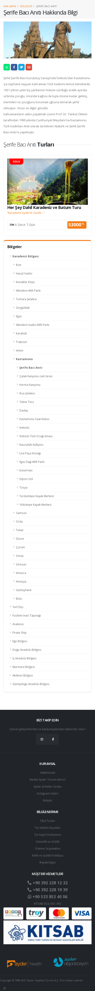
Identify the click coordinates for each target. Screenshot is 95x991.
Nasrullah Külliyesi (31, 444)
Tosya (23, 487)
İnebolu (24, 427)
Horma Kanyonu (29, 384)
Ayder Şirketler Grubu (48, 786)
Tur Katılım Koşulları (47, 827)
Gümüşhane (24, 590)
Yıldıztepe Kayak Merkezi (35, 504)
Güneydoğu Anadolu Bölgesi (30, 684)
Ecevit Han (26, 470)
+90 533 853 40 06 (49, 896)
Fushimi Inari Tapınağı (26, 615)
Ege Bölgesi (19, 641)
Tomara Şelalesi (26, 299)
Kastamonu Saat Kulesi (34, 419)
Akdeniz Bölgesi (22, 675)
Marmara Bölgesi (23, 667)
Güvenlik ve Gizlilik (47, 841)
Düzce (20, 538)
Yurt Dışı (17, 607)
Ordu (19, 521)
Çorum (20, 547)
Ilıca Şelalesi (27, 393)
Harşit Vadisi (24, 273)
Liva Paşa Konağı (30, 453)
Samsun (21, 513)
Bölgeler (26, 6)
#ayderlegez (47, 862)
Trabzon (21, 342)
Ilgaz (19, 316)
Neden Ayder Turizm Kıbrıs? (47, 779)
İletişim (47, 800)
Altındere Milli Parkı (28, 290)
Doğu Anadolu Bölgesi (26, 649)
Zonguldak (23, 307)
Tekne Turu (26, 402)
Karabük (21, 333)
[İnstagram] (41, 739)
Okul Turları (47, 821)
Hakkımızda (47, 772)
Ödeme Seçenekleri (47, 848)
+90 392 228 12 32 (50, 882)
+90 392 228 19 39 (50, 889)
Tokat (19, 530)
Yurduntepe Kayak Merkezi (36, 496)
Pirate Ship (19, 632)
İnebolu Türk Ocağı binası (36, 436)
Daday (23, 410)
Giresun (21, 564)
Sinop (20, 556)
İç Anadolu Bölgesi (24, 658)
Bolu (19, 598)
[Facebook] (53, 739)
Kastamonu (24, 359)
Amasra (21, 573)
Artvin (19, 350)
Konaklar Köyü (25, 282)
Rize (18, 265)
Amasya (21, 581)
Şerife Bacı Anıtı (30, 367)
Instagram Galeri (47, 793)
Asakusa (18, 624)
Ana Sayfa (9, 6)
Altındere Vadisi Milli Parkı (32, 325)
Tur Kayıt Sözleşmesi (47, 834)
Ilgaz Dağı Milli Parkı (32, 462)
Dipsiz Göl (26, 479)
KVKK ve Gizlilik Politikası (47, 855)
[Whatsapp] (4, 988)
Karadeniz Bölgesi (25, 256)
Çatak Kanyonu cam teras (36, 376)
